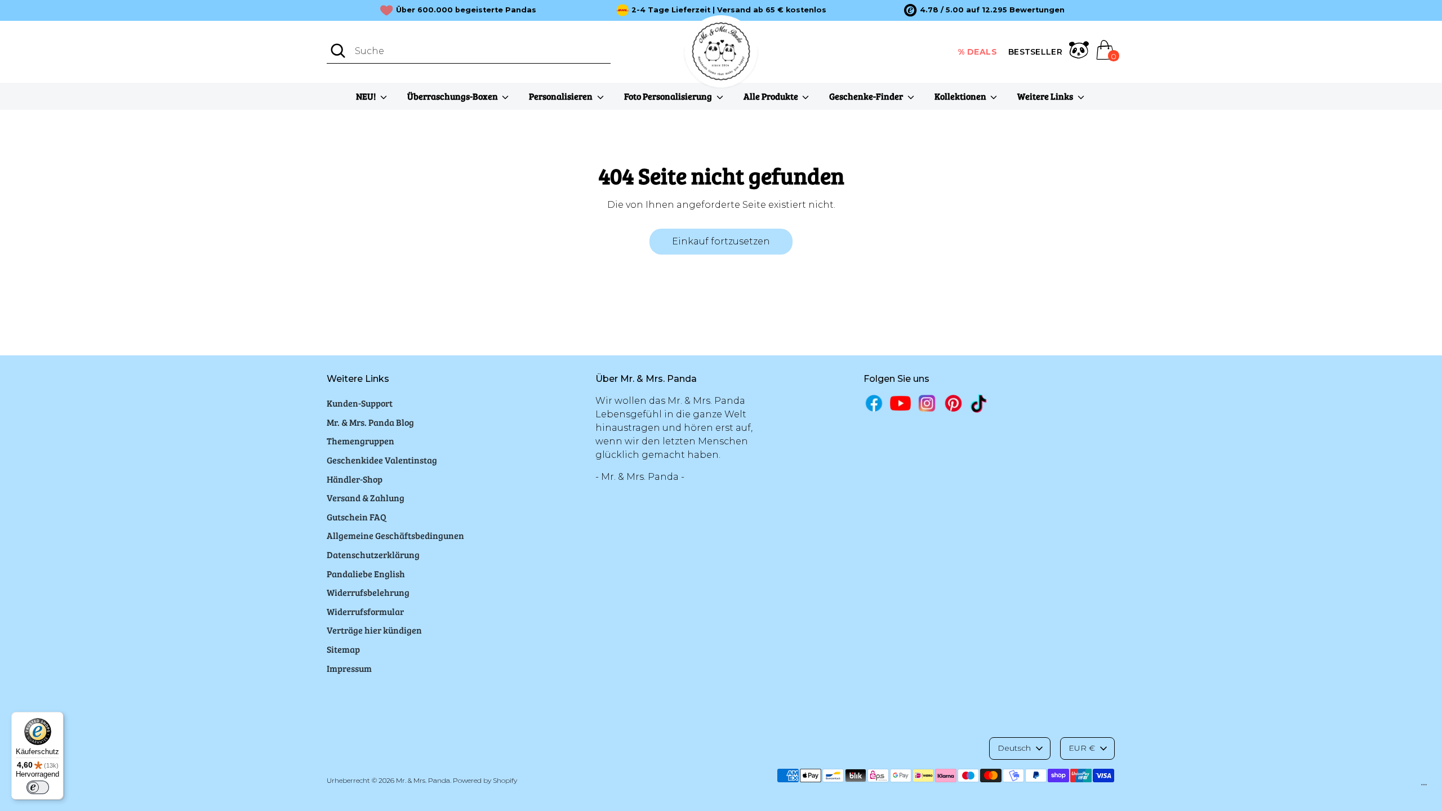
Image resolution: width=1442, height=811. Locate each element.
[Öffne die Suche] (338, 50)
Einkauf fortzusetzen (721, 241)
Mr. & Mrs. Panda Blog (370, 422)
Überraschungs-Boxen (453, 96)
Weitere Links (1046, 96)
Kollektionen (961, 96)
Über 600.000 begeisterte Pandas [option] (466, 10)
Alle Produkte (772, 96)
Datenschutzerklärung (373, 554)
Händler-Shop (354, 479)
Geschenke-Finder (867, 96)
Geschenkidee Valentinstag (382, 460)
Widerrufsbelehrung (368, 592)
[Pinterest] (953, 403)
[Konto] (1079, 52)
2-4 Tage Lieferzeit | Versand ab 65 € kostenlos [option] (728, 10)
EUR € (1082, 748)
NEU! (366, 96)
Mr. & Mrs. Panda (423, 780)
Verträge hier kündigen (374, 630)
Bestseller (1035, 52)
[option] (984, 10)
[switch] (37, 787)
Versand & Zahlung (365, 497)
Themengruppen (360, 441)
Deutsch (1014, 748)
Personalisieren (561, 96)
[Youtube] (900, 403)
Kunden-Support (360, 403)
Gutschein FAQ (356, 517)
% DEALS (978, 52)
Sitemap (343, 649)
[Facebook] (874, 403)
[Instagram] (926, 403)
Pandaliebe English (366, 574)
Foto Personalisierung (669, 96)
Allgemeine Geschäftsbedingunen (395, 535)
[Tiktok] (979, 403)
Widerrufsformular (365, 611)
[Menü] (1424, 787)
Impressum (349, 668)
